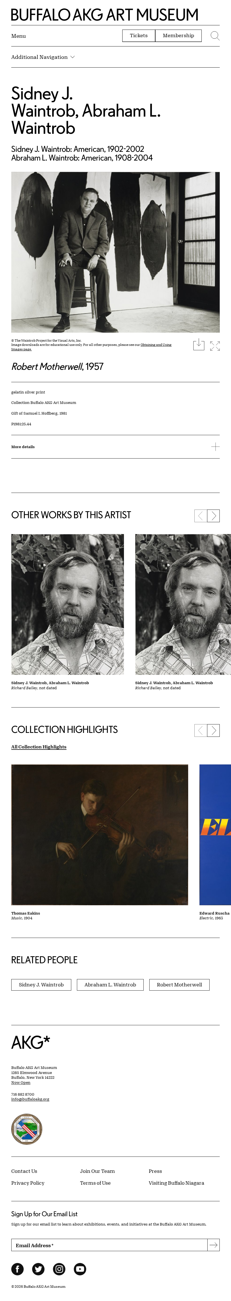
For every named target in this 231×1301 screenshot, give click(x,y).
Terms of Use (95, 1183)
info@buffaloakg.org (30, 1099)
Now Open (20, 1082)
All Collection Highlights (38, 746)
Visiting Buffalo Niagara (176, 1183)
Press (155, 1171)
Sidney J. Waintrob (43, 101)
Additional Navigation (39, 57)
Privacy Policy (28, 1183)
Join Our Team (97, 1171)
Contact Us (24, 1171)
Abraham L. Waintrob (86, 118)
